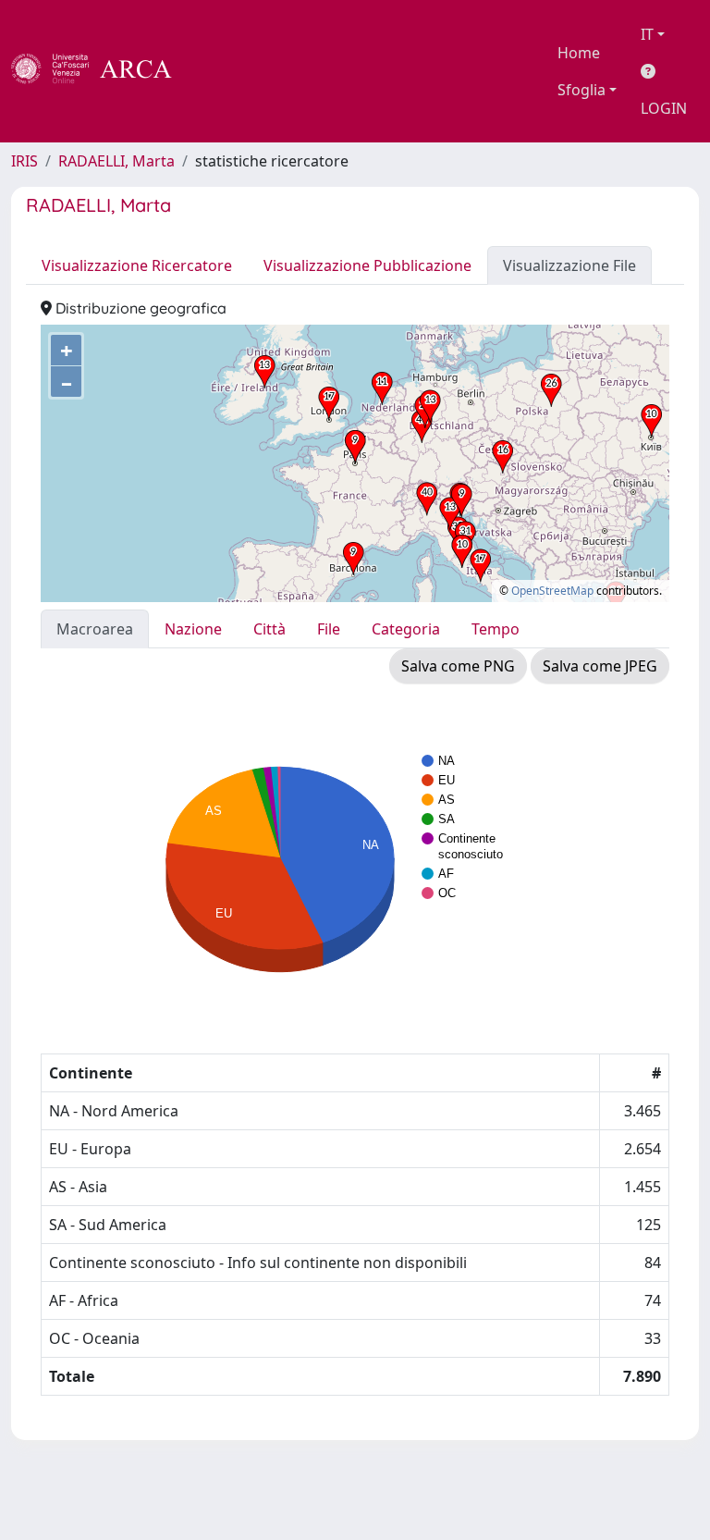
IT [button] (647, 34)
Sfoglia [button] (581, 90)
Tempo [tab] (495, 629)
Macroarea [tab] (94, 629)
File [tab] (328, 629)
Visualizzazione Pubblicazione (367, 265)
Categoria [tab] (406, 629)
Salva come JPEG (600, 666)
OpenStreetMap (552, 590)
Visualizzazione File (569, 265)
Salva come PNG (458, 666)
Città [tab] (269, 629)
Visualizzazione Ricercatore (137, 265)
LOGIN (664, 108)
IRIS (24, 161)
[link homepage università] (222, 71)
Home (578, 53)
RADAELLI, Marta (116, 161)
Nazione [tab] (193, 629)
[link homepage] (101, 71)
